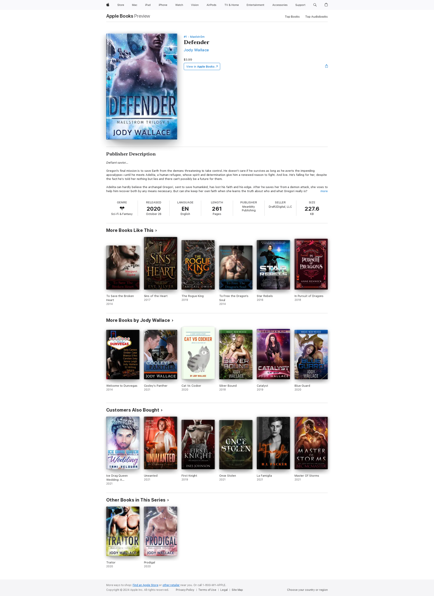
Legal (224, 589)
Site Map (237, 589)
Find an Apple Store (145, 585)
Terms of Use (207, 589)
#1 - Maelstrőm (194, 36)
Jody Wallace (196, 49)
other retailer (171, 585)
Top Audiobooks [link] (316, 16)
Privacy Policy (185, 589)
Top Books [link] (292, 16)
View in (200, 66)
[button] (314, 5)
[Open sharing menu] (326, 66)
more (324, 191)
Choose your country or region (307, 589)
